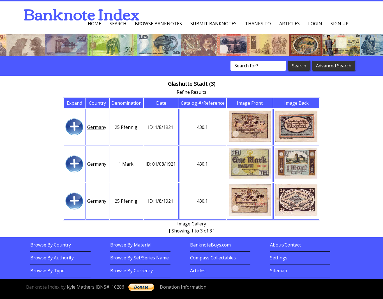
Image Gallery (191, 224)
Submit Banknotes (213, 23)
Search (118, 23)
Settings (278, 258)
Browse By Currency (131, 271)
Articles (289, 23)
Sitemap (278, 271)
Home (94, 23)
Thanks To (258, 23)
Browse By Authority (52, 258)
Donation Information (183, 287)
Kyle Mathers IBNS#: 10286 (95, 287)
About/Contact (285, 245)
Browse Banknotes (158, 23)
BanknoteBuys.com (210, 245)
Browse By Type (47, 271)
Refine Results (191, 92)
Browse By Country (50, 245)
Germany (96, 127)
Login (315, 23)
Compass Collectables (213, 258)
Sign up (340, 23)
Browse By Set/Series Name (139, 258)
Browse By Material (130, 245)
